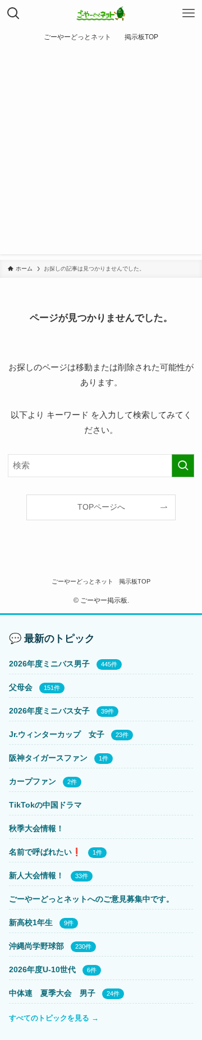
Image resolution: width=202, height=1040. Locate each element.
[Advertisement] (101, 153)
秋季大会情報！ (36, 828)
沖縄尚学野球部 (36, 945)
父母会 (21, 687)
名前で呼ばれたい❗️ (45, 851)
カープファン (32, 781)
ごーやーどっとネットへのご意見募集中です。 (91, 898)
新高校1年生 (31, 922)
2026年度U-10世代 (42, 969)
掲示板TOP (134, 581)
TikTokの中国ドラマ (45, 804)
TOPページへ (101, 507)
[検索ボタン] (13, 13)
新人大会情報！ (36, 875)
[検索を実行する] (183, 465)
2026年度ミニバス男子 (49, 663)
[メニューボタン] (188, 13)
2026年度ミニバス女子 (49, 710)
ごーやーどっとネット (82, 581)
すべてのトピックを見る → (54, 1018)
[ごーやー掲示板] (101, 13)
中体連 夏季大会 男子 (52, 992)
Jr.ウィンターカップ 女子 (56, 734)
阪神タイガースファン (48, 757)
